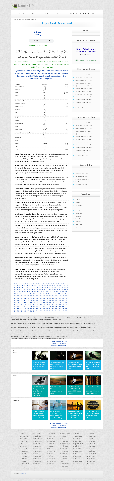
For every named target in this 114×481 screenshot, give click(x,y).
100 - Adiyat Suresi (91, 440)
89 (65, 289)
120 (46, 293)
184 (34, 300)
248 (22, 308)
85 (55, 289)
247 (18, 308)
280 (15, 312)
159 (63, 297)
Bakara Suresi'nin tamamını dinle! (38, 45)
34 (37, 285)
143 (66, 295)
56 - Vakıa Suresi (50, 463)
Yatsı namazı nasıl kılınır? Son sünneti (85, 105)
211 (66, 302)
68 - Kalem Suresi (64, 451)
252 (34, 308)
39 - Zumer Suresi (51, 433)
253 (37, 308)
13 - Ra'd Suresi (23, 453)
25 (15, 285)
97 (30, 291)
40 (52, 285)
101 (41, 291)
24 (66, 284)
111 (18, 293)
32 (32, 285)
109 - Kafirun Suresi (91, 455)
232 (25, 306)
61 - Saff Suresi (63, 440)
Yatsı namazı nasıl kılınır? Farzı (83, 102)
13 (38, 284)
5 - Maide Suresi (23, 440)
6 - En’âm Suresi (24, 441)
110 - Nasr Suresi (91, 456)
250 (28, 308)
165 (28, 298)
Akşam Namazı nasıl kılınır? (82, 179)
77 (35, 289)
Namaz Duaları (63, 14)
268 (31, 310)
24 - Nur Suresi (36, 440)
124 (59, 293)
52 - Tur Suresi (50, 456)
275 (53, 310)
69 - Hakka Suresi (64, 453)
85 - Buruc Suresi (77, 446)
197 (22, 302)
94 (22, 291)
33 (35, 285)
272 (44, 310)
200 (31, 302)
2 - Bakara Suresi (24, 435)
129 (22, 295)
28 (22, 285)
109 (66, 291)
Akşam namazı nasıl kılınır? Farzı (84, 94)
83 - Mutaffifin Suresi (78, 443)
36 (42, 285)
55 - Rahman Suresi (51, 461)
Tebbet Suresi (79, 219)
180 (22, 300)
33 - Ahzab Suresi (37, 455)
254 (41, 308)
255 (44, 308)
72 (22, 289)
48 (17, 287)
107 (60, 291)
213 (18, 304)
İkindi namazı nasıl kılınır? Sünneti (84, 88)
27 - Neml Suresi (37, 445)
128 (18, 295)
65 (60, 287)
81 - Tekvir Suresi (77, 440)
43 (60, 285)
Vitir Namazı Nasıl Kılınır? (82, 107)
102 (44, 291)
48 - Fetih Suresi (50, 450)
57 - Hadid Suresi (51, 465)
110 (15, 293)
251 (31, 308)
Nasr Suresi (78, 216)
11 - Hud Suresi (23, 450)
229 (15, 306)
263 (15, 310)
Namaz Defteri (91, 14)
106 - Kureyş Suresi (91, 450)
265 (22, 310)
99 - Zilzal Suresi (90, 438)
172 (50, 298)
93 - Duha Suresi (77, 460)
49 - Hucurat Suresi (51, 451)
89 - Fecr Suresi (77, 453)
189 (50, 300)
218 (34, 304)
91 (15, 291)
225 (56, 304)
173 (53, 298)
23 (64, 284)
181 (25, 300)
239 (47, 306)
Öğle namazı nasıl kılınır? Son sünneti (85, 86)
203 (41, 302)
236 (37, 306)
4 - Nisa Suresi (23, 438)
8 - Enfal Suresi (23, 445)
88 (62, 289)
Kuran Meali (83, 14)
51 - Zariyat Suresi (51, 455)
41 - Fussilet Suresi (51, 436)
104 (50, 291)
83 (50, 289)
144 (15, 297)
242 (56, 306)
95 (25, 291)
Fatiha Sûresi (79, 199)
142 (63, 295)
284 (28, 312)
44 (62, 285)
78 (37, 289)
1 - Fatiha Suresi (23, 433)
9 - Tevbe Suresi (23, 446)
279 (66, 310)
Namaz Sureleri (54, 14)
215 (25, 304)
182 (28, 300)
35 (40, 285)
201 (34, 302)
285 (31, 312)
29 (25, 285)
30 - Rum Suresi (37, 450)
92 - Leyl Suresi (76, 458)
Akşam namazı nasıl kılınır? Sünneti (84, 96)
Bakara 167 (34, 19)
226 (60, 304)
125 (62, 293)
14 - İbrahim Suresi (24, 455)
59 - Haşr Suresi (63, 435)
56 (37, 287)
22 (61, 284)
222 (47, 304)
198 (25, 302)
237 (41, 306)
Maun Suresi (79, 208)
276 (56, 310)
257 (50, 308)
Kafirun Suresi (79, 213)
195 (15, 302)
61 (50, 287)
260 (60, 308)
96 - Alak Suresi (90, 433)
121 (49, 293)
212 (15, 304)
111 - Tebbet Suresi (91, 458)
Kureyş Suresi (79, 205)
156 (53, 297)
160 (66, 297)
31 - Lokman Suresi (37, 451)
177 (66, 298)
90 (67, 289)
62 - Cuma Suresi (64, 441)
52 (27, 287)
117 (37, 293)
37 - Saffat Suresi (37, 461)
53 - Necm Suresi (51, 458)
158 (60, 297)
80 (42, 289)
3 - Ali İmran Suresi (24, 436)
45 (65, 285)
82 (47, 289)
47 (15, 287)
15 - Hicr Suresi (23, 456)
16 (46, 284)
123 (55, 293)
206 (50, 302)
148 (28, 297)
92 (17, 291)
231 (22, 306)
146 (22, 297)
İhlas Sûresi (78, 221)
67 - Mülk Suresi (63, 450)
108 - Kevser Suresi (91, 453)
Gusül (46, 14)
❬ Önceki (37, 32)
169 (41, 298)
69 (15, 289)
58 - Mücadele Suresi (65, 433)
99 (35, 291)
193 (63, 300)
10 (31, 284)
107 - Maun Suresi (91, 451)
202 (37, 302)
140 (56, 295)
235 (34, 306)
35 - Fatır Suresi (37, 458)
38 (47, 285)
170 (44, 298)
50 (22, 287)
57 (40, 287)
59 (45, 287)
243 (60, 306)
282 (22, 312)
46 (67, 285)
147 (25, 297)
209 (60, 302)
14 (41, 284)
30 (27, 285)
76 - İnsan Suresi (64, 466)
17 (48, 284)
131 (28, 295)
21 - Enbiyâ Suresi (37, 435)
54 (32, 287)
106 (57, 291)
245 (66, 306)
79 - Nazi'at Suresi (77, 436)
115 (30, 293)
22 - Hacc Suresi (37, 436)
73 (25, 289)
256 (47, 308)
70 (17, 289)
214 (22, 304)
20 (56, 284)
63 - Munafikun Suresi (65, 443)
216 (28, 304)
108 (63, 291)
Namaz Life (23, 473)
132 (31, 295)
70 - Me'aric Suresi (64, 455)
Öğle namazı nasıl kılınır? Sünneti (84, 80)
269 (34, 310)
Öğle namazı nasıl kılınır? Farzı (83, 83)
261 (63, 308)
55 (35, 287)
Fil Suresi (78, 202)
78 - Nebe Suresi (77, 435)
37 (45, 285)
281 (18, 312)
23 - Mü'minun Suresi (38, 438)
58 (42, 287)
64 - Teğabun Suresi (64, 445)
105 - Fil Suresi (90, 448)
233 (28, 306)
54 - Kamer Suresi (51, 460)
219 (37, 304)
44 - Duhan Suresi (51, 441)
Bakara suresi (27, 19)
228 (66, 304)
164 (25, 298)
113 (24, 293)
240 (50, 306)
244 (63, 306)
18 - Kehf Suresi (23, 461)
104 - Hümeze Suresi (91, 446)
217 (31, 304)
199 (28, 302)
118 (40, 293)
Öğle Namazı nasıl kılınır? (82, 173)
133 (34, 295)
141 (60, 295)
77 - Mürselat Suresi (77, 433)
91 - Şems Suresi (77, 456)
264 (18, 310)
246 (15, 308)
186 (41, 300)
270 (37, 310)
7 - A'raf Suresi (23, 443)
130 (25, 295)
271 (41, 310)
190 (53, 300)
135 (41, 295)
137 (47, 295)
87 (60, 289)
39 (50, 285)
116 (34, 293)
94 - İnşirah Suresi (77, 461)
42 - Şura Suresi (50, 438)
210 (63, 302)
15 (43, 284)
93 (20, 291)
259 (56, 308)
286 (34, 312)
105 (54, 291)
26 (17, 285)
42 (57, 285)
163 (22, 298)
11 (33, 284)
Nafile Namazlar (74, 14)
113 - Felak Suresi (91, 461)
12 (36, 284)
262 (66, 308)
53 (30, 287)
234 (31, 306)
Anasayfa (18, 14)
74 (27, 289)
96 (27, 291)
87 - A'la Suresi (76, 450)
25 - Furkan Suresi (37, 441)
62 (52, 287)
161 (15, 298)
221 (44, 304)
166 (31, 298)
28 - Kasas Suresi (37, 446)
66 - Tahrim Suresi (64, 448)
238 (44, 306)
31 (30, 285)
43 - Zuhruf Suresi (51, 440)
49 (20, 287)
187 (44, 300)
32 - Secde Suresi (37, 453)
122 (52, 293)
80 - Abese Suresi (77, 438)
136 (44, 295)
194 (66, 300)
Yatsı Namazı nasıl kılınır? (82, 182)
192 (60, 300)
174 (56, 298)
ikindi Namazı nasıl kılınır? (82, 176)
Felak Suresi (79, 224)
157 (56, 297)
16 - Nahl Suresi (23, 458)
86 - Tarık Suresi (77, 448)
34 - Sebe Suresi (37, 456)
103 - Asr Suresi (90, 445)
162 (18, 298)
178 (15, 300)
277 (60, 310)
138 (50, 295)
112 (21, 293)
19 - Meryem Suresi (24, 463)
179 (18, 300)
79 (40, 289)
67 (65, 287)
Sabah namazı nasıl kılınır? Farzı (84, 77)
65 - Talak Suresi (64, 446)
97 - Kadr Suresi (90, 435)
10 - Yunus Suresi (24, 448)
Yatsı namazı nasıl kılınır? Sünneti (84, 99)
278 (63, 310)
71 (20, 289)
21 (59, 284)
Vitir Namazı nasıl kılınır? (82, 184)
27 (20, 285)
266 (25, 310)
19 (53, 284)
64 (57, 287)
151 (37, 297)
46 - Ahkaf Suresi (50, 445)
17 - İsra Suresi (23, 460)
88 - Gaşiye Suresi (77, 451)
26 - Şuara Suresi (37, 443)
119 (43, 293)
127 (15, 295)
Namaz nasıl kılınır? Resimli (29, 14)
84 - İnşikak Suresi (77, 445)
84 (52, 289)
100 (38, 291)
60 (47, 287)
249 (25, 308)
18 (51, 284)
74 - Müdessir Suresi (64, 463)
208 (56, 302)
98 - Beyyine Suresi (91, 436)
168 (37, 298)
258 (53, 308)
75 (30, 289)
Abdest (40, 14)
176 (63, 298)
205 (47, 302)
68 (67, 287)
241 (53, 306)
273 (47, 310)
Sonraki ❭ (37, 35)
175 (60, 298)
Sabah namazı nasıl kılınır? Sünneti (84, 75)
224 (53, 304)
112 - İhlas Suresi (91, 460)
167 (34, 298)
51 (25, 287)
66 (62, 287)
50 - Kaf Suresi (50, 453)
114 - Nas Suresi (90, 463)
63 (55, 287)
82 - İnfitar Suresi (77, 441)
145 (18, 297)
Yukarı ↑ (15, 475)
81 (45, 289)
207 (53, 302)
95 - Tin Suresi (76, 463)
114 (27, 293)
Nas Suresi (78, 227)
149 (31, 297)
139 (53, 295)
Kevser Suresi (79, 210)
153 (44, 297)
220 (41, 304)
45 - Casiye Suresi (51, 443)
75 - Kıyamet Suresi (64, 465)
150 (34, 297)
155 (50, 297)
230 (18, 306)
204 (44, 302)
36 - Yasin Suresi (37, 460)
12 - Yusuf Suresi (24, 451)
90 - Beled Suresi (77, 455)
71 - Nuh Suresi (63, 456)
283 (25, 312)
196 (18, 302)
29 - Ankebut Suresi (37, 448)
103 (47, 291)
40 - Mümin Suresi (51, 435)
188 (47, 300)
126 (65, 293)
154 (47, 297)
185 (37, 300)
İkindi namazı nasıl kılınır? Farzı (83, 91)
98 (32, 291)
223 (50, 304)
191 (56, 300)
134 (37, 295)
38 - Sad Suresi (36, 463)
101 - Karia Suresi (91, 441)
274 (50, 310)
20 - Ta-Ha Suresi (37, 433)
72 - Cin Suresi (63, 458)
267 (28, 310)
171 (47, 298)
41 (55, 285)
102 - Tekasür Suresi (91, 443)
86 (57, 289)
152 (41, 297)
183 (31, 300)
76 (32, 289)
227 (63, 304)
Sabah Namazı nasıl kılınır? (82, 171)
